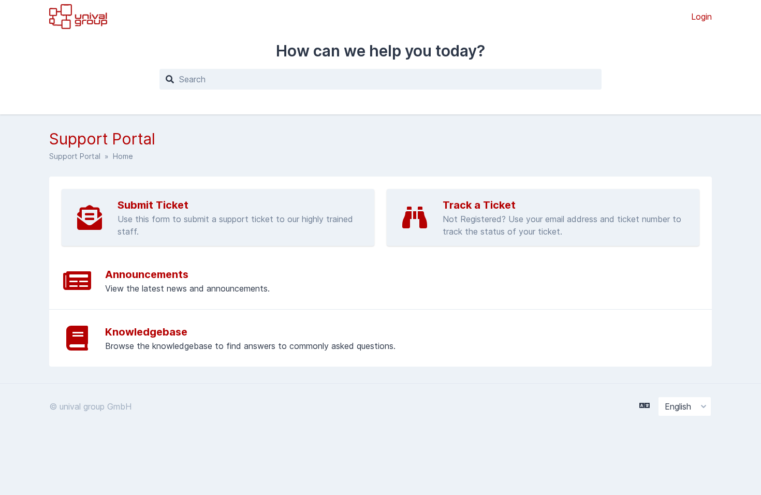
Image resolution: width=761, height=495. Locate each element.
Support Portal (74, 156)
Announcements (146, 274)
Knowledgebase (146, 332)
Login (701, 16)
